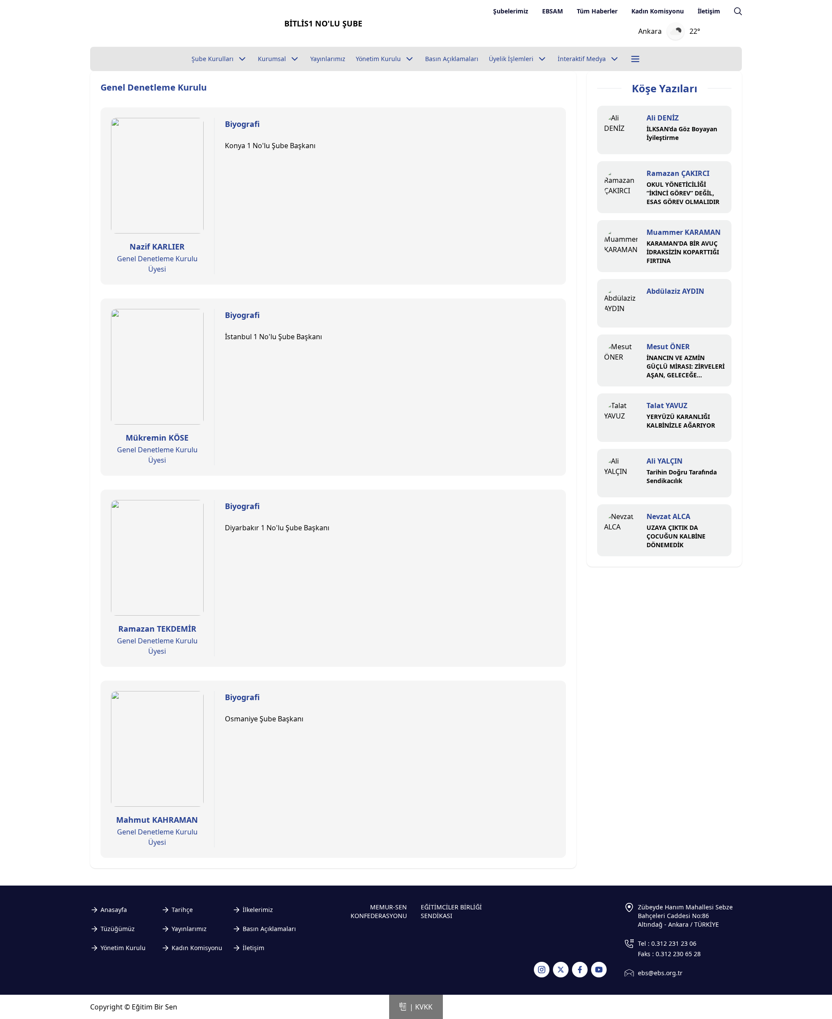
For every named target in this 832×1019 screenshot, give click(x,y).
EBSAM (552, 11)
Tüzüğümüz (118, 929)
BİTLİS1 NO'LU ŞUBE (323, 23)
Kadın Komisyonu (657, 11)
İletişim (709, 11)
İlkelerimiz (258, 909)
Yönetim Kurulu (123, 948)
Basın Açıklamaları (269, 929)
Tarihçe (182, 909)
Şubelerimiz (510, 11)
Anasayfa (114, 909)
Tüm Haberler (597, 11)
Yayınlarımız (189, 929)
